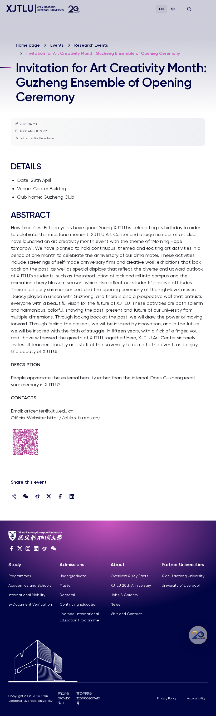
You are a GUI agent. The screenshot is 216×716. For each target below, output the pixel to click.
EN (161, 9)
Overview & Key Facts (129, 576)
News (115, 604)
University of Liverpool (181, 585)
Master (66, 585)
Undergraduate (73, 576)
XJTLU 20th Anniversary (131, 585)
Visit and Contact (126, 614)
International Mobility (26, 595)
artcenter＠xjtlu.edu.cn (48, 411)
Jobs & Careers (124, 595)
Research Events (91, 45)
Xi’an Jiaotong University (183, 576)
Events (57, 45)
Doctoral (67, 595)
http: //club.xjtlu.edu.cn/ (74, 417)
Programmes (19, 576)
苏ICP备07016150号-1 (64, 698)
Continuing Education (78, 604)
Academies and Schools (29, 585)
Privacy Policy (166, 698)
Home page (28, 45)
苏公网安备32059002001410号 (88, 698)
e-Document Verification (30, 604)
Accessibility (196, 698)
